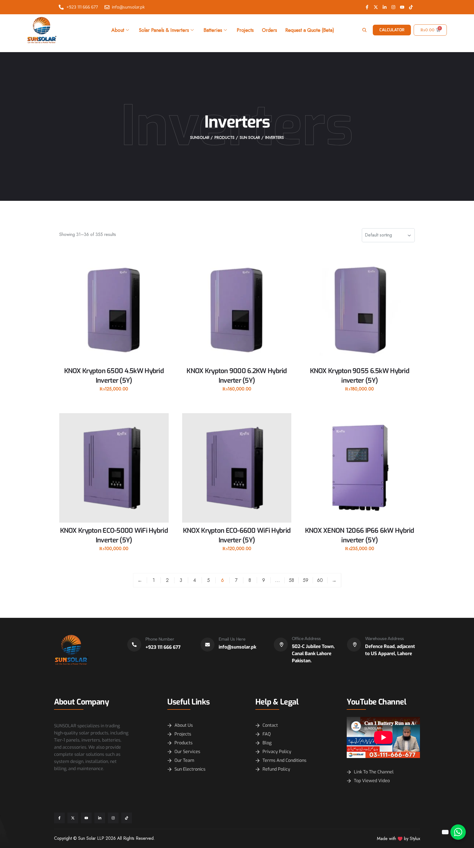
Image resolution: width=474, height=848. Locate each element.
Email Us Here (232, 639)
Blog (267, 743)
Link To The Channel (374, 772)
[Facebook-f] (367, 7)
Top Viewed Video (372, 781)
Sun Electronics (189, 769)
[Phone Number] (134, 645)
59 (305, 580)
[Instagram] (393, 7)
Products (183, 743)
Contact (270, 725)
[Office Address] (281, 645)
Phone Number (159, 639)
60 (320, 580)
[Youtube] (402, 7)
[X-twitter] (375, 7)
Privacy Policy (277, 751)
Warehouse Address (384, 638)
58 (291, 580)
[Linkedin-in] (384, 7)
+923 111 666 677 (162, 647)
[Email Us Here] (208, 645)
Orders (269, 30)
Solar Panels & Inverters (164, 30)
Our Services (187, 751)
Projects (245, 30)
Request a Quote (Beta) (309, 30)
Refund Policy (276, 769)
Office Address (306, 638)
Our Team (184, 760)
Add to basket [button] (114, 398)
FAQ (267, 734)
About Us (183, 725)
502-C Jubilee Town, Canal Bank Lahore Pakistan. (313, 653)
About (117, 30)
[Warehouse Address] (354, 645)
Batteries (213, 30)
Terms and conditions (284, 760)
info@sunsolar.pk (237, 647)
